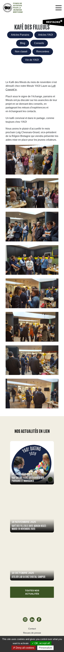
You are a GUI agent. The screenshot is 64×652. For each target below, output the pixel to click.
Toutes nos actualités (32, 592)
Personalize (45, 647)
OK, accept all (42, 643)
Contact (32, 628)
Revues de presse (32, 633)
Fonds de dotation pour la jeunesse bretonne (18, 7)
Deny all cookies (24, 647)
